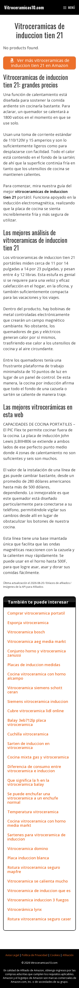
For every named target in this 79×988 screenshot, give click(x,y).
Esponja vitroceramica (28, 622)
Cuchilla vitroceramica (27, 734)
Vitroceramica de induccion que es (39, 890)
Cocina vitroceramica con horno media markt (36, 823)
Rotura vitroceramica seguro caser (39, 918)
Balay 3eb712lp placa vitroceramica (26, 722)
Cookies (55, 955)
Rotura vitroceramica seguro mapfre (33, 869)
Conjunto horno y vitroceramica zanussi (36, 653)
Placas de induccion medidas (33, 664)
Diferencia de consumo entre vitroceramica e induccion (34, 768)
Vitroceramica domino (27, 848)
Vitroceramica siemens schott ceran (34, 689)
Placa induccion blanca (28, 857)
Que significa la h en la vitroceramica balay (28, 782)
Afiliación (68, 955)
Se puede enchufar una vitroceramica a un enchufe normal (32, 798)
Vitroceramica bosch (26, 631)
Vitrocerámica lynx (24, 909)
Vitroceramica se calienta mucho (37, 881)
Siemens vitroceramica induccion (37, 701)
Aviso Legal (12, 955)
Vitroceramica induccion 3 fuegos (38, 899)
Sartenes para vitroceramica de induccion (36, 837)
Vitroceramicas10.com (24, 7)
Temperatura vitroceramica (33, 811)
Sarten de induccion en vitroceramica (28, 745)
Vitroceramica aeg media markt (36, 641)
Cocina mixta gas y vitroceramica (38, 757)
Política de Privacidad (34, 955)
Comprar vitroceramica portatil (36, 613)
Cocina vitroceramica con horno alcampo (36, 676)
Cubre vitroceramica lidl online (35, 710)
